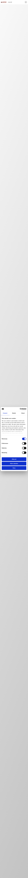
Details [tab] (14, 413)
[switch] (24, 443)
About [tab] (23, 413)
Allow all (14, 459)
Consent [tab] (5, 413)
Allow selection (14, 463)
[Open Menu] (25, 2)
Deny (14, 468)
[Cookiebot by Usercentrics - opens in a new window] (20, 409)
